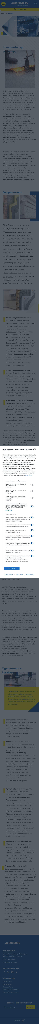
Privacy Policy (30, 574)
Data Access (19, 574)
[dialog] (19, 512)
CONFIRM (11, 568)
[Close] (35, 449)
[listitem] (19, 481)
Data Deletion (9, 574)
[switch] (32, 485)
